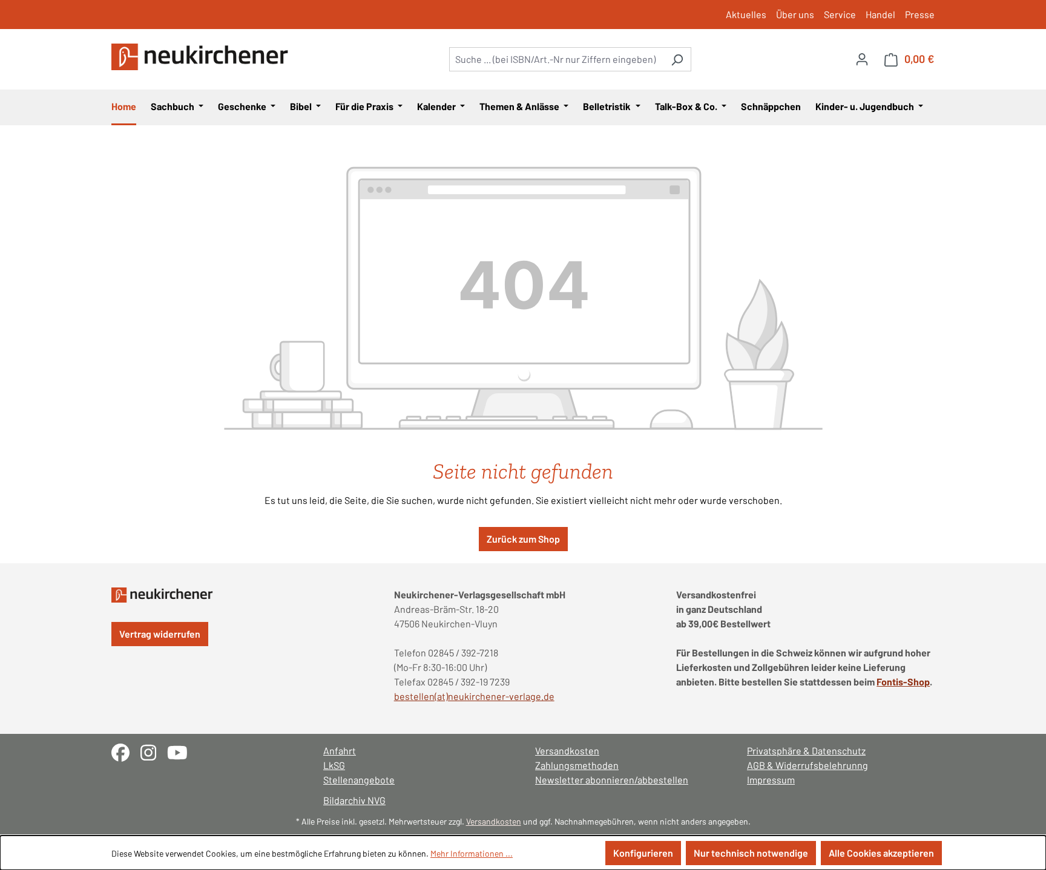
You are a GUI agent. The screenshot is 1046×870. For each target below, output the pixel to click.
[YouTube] (182, 751)
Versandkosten (567, 750)
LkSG (334, 765)
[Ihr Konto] (862, 59)
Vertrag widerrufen (159, 633)
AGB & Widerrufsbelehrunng (807, 765)
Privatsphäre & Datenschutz (806, 750)
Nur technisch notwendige (751, 853)
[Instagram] (153, 751)
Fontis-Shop (903, 681)
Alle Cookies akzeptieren (881, 853)
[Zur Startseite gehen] (202, 57)
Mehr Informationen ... (471, 853)
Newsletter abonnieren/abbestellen (611, 779)
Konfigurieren (643, 853)
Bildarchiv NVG (354, 800)
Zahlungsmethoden (577, 765)
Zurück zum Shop (523, 539)
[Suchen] (677, 59)
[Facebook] (125, 751)
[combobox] (556, 59)
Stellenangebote (359, 779)
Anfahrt (339, 750)
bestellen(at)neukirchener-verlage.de (474, 696)
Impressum (771, 779)
